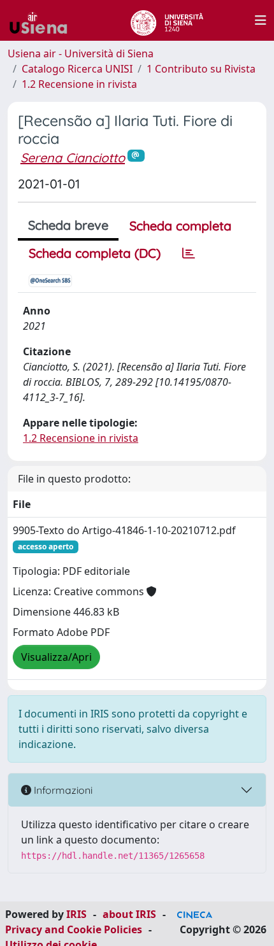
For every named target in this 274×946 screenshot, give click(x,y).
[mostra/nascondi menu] (260, 20)
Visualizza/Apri (56, 657)
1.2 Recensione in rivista (79, 84)
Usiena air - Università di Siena (81, 53)
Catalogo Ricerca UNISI (77, 69)
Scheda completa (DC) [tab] (95, 253)
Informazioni (61, 790)
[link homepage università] (166, 20)
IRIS (76, 914)
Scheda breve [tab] (68, 225)
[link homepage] (43, 20)
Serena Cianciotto (72, 158)
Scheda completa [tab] (180, 226)
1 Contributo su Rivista (201, 69)
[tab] (188, 253)
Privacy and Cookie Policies (73, 929)
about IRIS (129, 914)
